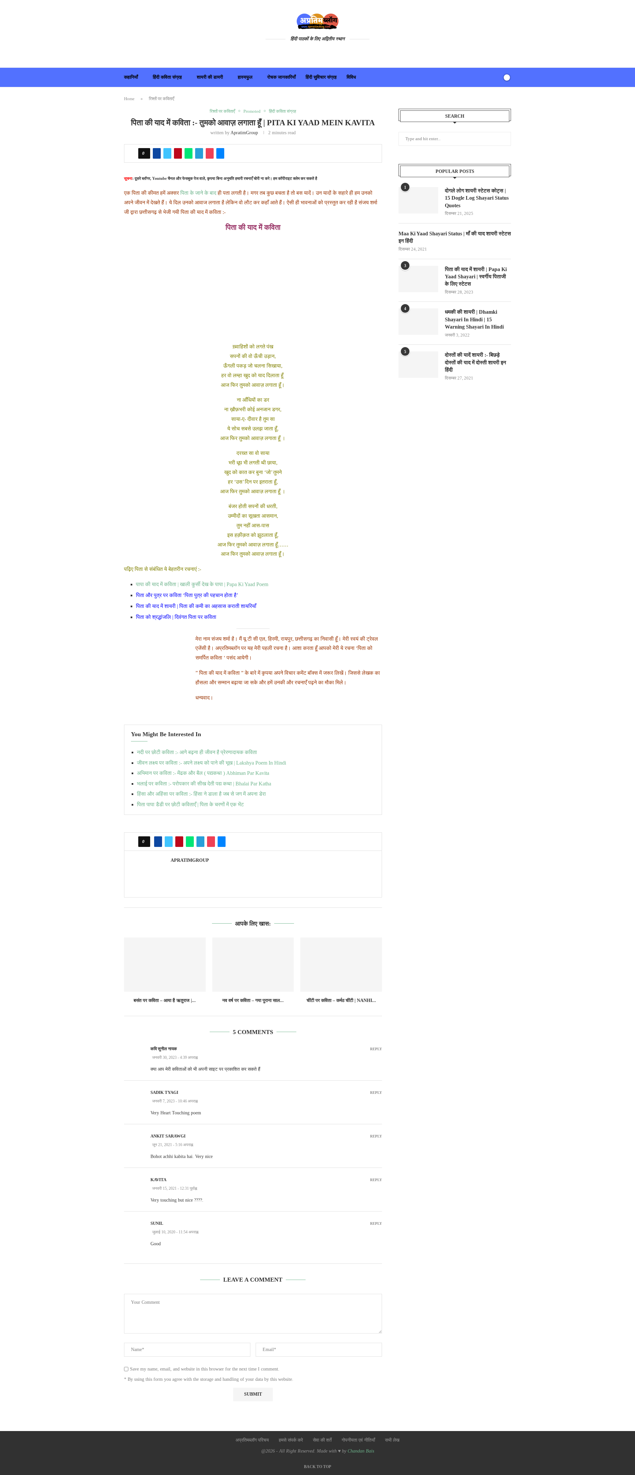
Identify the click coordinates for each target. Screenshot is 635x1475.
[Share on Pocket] (210, 153)
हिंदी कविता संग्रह (167, 77)
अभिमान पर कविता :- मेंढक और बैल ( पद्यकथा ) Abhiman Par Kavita (203, 773)
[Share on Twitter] (167, 153)
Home (129, 98)
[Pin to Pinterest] (178, 153)
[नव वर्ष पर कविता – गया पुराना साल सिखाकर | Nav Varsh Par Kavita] (253, 964)
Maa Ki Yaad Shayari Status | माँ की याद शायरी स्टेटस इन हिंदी (455, 237)
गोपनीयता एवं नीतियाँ (358, 1440)
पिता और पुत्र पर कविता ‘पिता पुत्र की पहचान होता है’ (187, 595)
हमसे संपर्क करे (291, 1440)
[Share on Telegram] (199, 153)
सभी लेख (392, 1440)
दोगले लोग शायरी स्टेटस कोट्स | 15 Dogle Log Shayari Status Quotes (477, 198)
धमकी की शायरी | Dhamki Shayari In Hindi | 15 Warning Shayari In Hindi (474, 319)
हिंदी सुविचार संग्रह (321, 77)
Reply (376, 1049)
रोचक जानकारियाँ (281, 77)
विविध (351, 77)
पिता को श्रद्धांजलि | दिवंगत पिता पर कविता (176, 617)
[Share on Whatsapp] (188, 153)
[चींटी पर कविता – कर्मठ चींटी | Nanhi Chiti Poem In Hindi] (341, 964)
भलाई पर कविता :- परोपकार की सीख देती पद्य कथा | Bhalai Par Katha (204, 783)
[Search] (495, 77)
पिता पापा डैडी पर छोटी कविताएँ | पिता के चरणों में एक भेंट (190, 804)
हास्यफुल (245, 77)
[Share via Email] (220, 153)
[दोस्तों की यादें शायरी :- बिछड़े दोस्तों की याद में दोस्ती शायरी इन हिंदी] (418, 364)
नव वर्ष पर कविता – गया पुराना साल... (253, 1000)
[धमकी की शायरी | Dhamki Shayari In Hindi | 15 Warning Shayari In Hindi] (418, 321)
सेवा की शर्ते (322, 1440)
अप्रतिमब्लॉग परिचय (252, 1440)
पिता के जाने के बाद (197, 193)
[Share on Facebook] (157, 153)
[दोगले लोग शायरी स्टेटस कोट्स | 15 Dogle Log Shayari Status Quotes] (418, 200)
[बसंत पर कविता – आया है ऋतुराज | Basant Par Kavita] (165, 964)
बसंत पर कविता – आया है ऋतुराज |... (165, 1000)
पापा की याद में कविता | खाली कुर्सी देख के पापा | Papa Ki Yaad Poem (202, 584)
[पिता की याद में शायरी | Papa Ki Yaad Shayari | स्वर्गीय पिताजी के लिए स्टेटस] (418, 279)
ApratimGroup (244, 132)
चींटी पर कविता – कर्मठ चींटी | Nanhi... (341, 1000)
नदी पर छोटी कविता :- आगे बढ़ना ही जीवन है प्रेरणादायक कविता (197, 752)
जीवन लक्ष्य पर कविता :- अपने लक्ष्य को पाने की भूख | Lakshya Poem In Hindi (211, 763)
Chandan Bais (361, 1451)
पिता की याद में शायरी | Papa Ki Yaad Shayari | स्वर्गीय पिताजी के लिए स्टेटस (476, 276)
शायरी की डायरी (210, 77)
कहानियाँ (131, 77)
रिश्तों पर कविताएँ (161, 98)
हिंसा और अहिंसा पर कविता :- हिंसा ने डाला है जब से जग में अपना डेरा (201, 794)
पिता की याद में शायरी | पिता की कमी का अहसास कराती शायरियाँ (196, 606)
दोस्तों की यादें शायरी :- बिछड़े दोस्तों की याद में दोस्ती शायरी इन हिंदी (475, 362)
